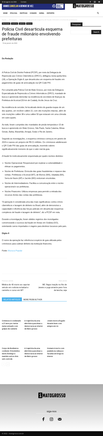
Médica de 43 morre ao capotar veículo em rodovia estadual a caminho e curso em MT (16, 287)
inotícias (23, 13)
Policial (29, 23)
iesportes (50, 13)
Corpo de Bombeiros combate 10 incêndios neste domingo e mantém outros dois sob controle (11, 353)
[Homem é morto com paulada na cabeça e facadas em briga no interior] (57, 339)
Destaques (13, 20)
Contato (23, 2)
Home (5, 13)
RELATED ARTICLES (11, 300)
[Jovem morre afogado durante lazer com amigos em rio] (57, 312)
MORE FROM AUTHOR (32, 300)
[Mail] (99, 2)
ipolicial (13, 13)
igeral (41, 13)
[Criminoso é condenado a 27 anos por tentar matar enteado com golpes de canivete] (12, 312)
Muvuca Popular (15, 250)
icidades (33, 13)
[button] (98, 13)
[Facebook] (90, 2)
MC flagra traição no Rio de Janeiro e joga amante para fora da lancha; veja (52, 287)
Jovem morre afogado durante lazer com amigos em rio (56, 323)
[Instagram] (95, 2)
